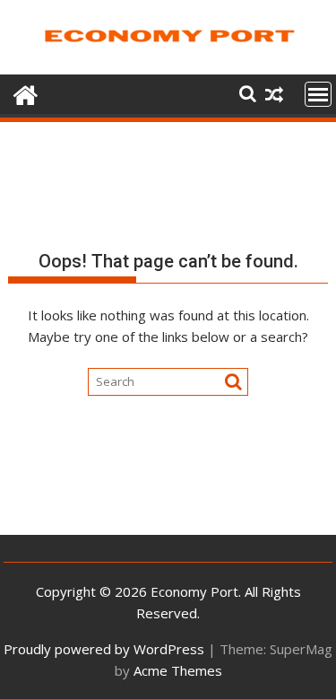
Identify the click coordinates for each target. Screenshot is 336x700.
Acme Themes (178, 670)
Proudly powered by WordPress (104, 649)
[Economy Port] (25, 93)
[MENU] (318, 94)
